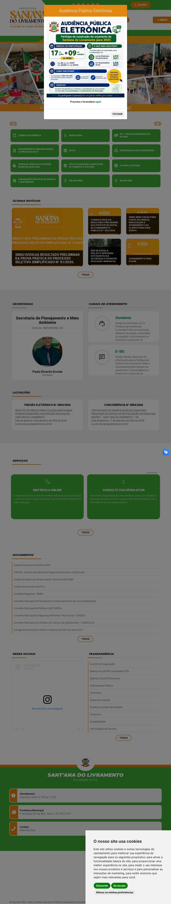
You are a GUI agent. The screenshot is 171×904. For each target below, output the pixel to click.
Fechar (118, 114)
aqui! (98, 101)
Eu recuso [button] (119, 885)
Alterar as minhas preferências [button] (114, 892)
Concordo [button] (102, 885)
